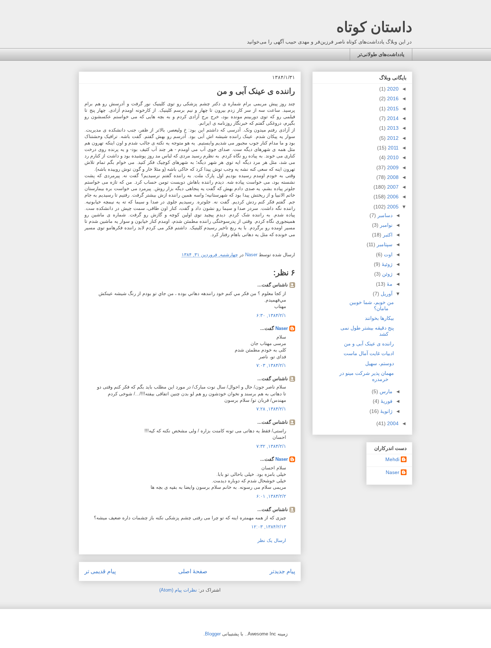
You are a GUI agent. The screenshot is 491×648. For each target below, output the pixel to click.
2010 (392, 157)
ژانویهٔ (386, 411)
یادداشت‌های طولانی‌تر (381, 54)
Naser (281, 328)
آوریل (386, 294)
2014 (392, 118)
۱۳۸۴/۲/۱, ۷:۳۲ (271, 446)
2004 (392, 423)
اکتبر (387, 235)
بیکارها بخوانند (379, 318)
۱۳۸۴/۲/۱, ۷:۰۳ (271, 365)
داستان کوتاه (374, 27)
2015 (392, 108)
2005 (392, 207)
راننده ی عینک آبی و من (369, 343)
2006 (392, 196)
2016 (392, 98)
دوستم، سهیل (379, 363)
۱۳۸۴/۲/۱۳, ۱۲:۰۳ (268, 526)
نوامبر (385, 225)
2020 (392, 89)
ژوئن (387, 274)
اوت (387, 254)
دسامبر (384, 215)
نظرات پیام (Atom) (178, 590)
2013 (392, 128)
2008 (392, 177)
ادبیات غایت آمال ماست (369, 353)
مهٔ (389, 284)
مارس (385, 391)
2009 (392, 167)
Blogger (213, 633)
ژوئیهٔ (386, 264)
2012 (392, 138)
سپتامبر (384, 244)
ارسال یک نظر (271, 540)
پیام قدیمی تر (100, 571)
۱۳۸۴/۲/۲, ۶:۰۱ (271, 496)
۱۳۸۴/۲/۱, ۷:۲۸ (271, 409)
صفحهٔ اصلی (192, 571)
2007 (392, 187)
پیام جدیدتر (282, 571)
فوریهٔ (386, 401)
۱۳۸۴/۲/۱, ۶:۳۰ (271, 315)
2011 (392, 148)
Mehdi (392, 459)
